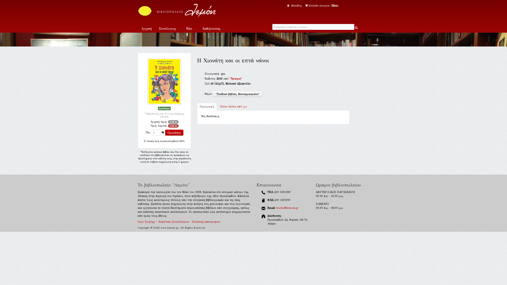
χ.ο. (233, 106)
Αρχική (146, 28)
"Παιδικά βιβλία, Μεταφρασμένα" (237, 94)
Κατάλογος (168, 28)
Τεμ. (148, 132)
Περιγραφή (207, 106)
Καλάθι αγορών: (323, 5)
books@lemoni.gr (287, 208)
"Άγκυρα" (236, 78)
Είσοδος (296, 5)
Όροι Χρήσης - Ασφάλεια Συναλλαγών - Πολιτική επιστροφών (179, 221)
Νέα (189, 28)
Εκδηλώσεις (212, 28)
